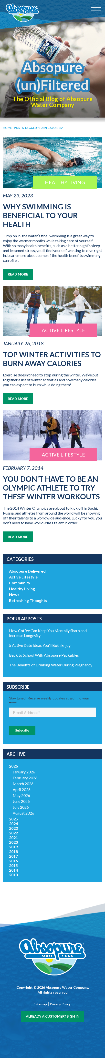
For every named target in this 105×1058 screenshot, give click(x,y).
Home (7, 128)
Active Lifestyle (23, 577)
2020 (13, 842)
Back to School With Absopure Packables (44, 655)
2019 (13, 846)
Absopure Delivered (27, 571)
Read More (18, 274)
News (14, 594)
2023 (13, 828)
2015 (13, 865)
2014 (13, 870)
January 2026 (24, 771)
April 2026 (22, 789)
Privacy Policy (60, 1004)
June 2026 (21, 801)
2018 (13, 851)
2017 (13, 856)
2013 (13, 874)
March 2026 (23, 783)
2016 (13, 860)
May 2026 (21, 795)
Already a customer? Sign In (52, 1016)
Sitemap (40, 1004)
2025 (13, 819)
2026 (13, 766)
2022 (13, 832)
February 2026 (25, 777)
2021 (13, 837)
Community (19, 582)
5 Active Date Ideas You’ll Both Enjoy (40, 645)
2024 (13, 823)
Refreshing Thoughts (28, 600)
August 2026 (23, 813)
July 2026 (21, 807)
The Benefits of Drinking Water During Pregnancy (50, 664)
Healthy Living (22, 588)
